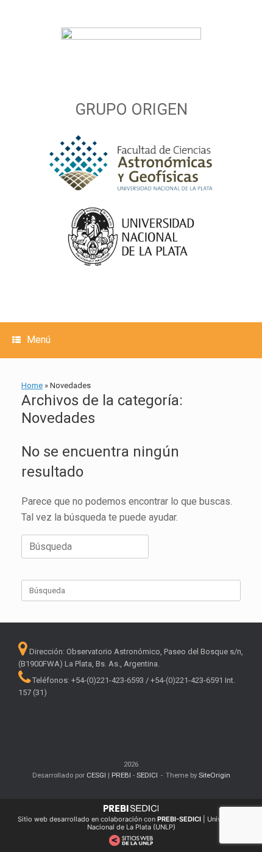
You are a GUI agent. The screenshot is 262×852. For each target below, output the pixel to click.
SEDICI (147, 775)
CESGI (97, 775)
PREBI (121, 775)
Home (32, 385)
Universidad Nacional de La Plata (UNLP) (166, 823)
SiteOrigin (214, 775)
